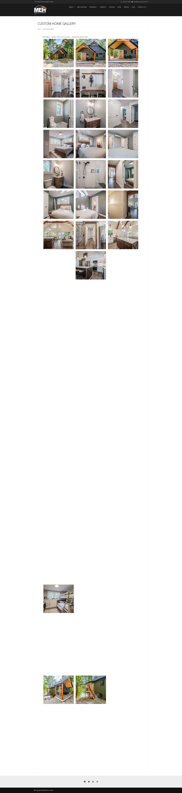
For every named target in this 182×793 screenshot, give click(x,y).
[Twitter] (89, 782)
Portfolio (92, 7)
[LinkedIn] (93, 782)
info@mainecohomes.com (141, 2)
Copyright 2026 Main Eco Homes (44, 790)
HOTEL (119, 7)
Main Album (46, 37)
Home (39, 29)
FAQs (133, 7)
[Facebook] (85, 782)
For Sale (112, 7)
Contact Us (141, 7)
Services (103, 7)
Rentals (126, 7)
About (71, 7)
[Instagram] (97, 782)
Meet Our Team (82, 7)
